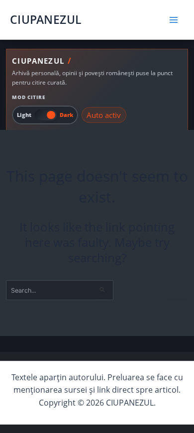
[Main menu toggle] (174, 19)
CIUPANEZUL (46, 19)
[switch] (45, 115)
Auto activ (104, 115)
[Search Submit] (102, 289)
